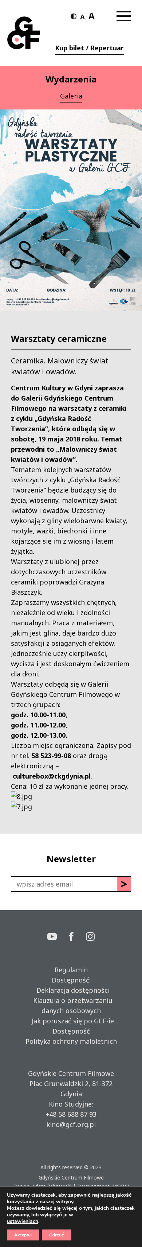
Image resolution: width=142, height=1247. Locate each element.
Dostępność (71, 1031)
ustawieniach (22, 1221)
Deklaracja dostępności (71, 990)
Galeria (71, 96)
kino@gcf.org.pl (71, 1124)
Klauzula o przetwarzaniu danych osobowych (71, 1005)
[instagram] (90, 937)
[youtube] (58, 937)
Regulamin (71, 969)
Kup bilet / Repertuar (89, 47)
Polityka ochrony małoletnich (71, 1041)
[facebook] (77, 937)
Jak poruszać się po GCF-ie (71, 1020)
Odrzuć (56, 1235)
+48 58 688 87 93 (71, 1114)
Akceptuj (23, 1235)
